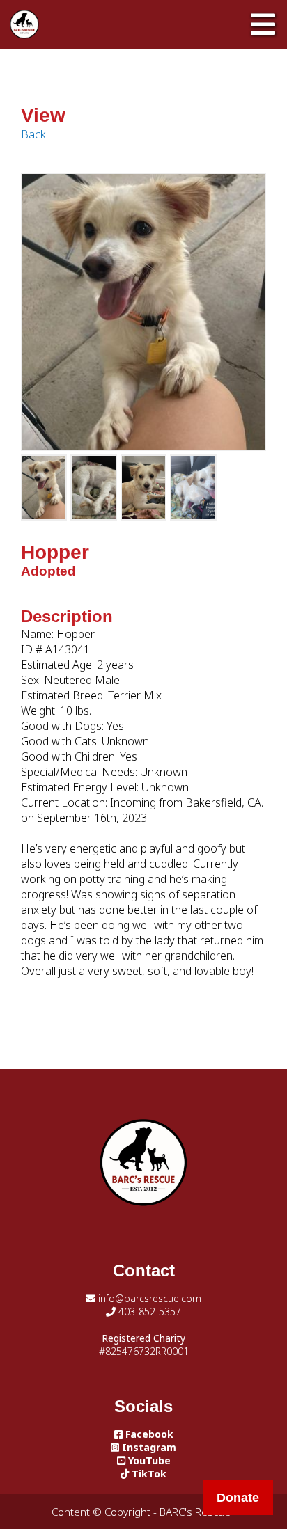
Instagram (147, 1447)
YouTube (148, 1460)
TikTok (147, 1473)
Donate (238, 1498)
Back (33, 134)
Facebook (148, 1434)
